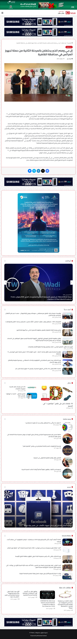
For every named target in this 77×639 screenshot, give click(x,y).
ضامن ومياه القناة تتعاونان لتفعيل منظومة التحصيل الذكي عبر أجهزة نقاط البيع (39, 330)
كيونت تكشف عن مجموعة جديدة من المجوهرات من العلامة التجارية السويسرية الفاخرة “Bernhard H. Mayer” (65, 604)
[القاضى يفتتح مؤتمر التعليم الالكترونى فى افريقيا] (67, 462)
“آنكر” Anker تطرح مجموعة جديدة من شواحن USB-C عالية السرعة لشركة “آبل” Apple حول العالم (34, 548)
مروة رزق (69, 59)
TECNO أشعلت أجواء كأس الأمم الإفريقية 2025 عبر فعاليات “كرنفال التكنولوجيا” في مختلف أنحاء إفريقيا (34, 540)
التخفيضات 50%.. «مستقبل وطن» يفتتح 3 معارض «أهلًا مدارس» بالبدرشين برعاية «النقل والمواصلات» (33, 321)
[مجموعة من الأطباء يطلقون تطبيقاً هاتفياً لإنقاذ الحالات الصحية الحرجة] (67, 474)
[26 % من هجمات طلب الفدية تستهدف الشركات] (32, 387)
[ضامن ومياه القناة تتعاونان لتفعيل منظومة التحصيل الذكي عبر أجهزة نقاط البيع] (67, 332)
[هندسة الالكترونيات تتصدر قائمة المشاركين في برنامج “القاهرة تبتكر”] (67, 450)
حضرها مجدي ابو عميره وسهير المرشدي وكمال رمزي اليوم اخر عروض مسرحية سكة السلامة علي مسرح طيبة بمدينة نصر (34, 435)
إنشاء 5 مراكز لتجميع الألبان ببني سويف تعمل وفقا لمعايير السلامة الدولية (40, 573)
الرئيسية (69, 43)
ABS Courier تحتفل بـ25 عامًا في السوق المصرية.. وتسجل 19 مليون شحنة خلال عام (38, 368)
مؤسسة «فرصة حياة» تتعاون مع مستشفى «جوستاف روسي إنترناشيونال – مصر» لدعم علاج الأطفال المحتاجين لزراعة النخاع (33, 314)
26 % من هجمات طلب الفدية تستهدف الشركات (17, 388)
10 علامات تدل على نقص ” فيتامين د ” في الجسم (58, 404)
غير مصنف (63, 43)
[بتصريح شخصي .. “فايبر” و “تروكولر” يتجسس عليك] (32, 396)
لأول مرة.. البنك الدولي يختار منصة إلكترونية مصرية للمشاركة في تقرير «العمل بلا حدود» (12, 594)
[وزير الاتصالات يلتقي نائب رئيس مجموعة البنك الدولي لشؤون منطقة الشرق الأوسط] (67, 559)
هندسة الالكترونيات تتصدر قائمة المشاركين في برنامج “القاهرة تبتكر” (41, 446)
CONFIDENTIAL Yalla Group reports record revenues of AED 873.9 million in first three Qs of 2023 (47, 603)
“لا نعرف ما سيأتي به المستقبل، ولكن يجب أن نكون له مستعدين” (43, 423)
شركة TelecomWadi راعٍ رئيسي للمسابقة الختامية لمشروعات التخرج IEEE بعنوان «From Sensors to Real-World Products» (41, 298)
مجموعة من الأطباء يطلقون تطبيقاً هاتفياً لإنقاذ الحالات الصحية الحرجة (41, 469)
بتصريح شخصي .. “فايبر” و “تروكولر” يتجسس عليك (15, 395)
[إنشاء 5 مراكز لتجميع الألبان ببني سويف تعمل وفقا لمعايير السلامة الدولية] (67, 576)
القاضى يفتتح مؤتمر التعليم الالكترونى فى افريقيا (47, 458)
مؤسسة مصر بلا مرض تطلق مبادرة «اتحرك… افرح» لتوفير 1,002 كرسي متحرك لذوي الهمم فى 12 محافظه (34, 353)
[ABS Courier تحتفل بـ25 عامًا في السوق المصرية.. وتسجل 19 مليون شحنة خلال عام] (67, 371)
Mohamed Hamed (42, 635)
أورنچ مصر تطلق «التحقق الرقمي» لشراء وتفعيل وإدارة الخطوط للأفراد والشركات (50, 347)
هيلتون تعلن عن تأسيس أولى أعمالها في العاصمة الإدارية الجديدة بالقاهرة (30, 593)
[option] (38, 282)
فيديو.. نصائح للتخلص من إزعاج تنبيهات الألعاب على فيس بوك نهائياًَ (48, 525)
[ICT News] (67, 12)
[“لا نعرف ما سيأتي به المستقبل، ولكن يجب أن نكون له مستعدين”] (67, 427)
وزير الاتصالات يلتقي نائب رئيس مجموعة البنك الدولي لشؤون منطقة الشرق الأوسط (38, 556)
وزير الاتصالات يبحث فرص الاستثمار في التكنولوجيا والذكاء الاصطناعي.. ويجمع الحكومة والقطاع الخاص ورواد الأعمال (34, 361)
